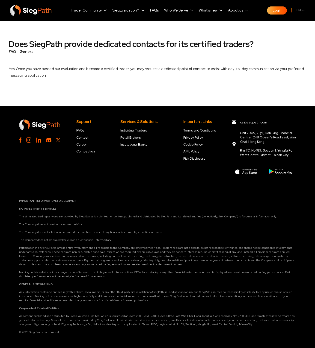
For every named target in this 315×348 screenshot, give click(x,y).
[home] (30, 10)
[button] (89, 10)
